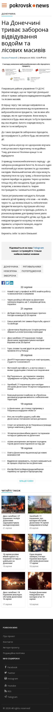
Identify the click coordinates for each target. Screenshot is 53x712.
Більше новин (26, 481)
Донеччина (8, 13)
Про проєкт (9, 636)
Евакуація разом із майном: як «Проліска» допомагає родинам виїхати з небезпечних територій (27, 397)
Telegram (38, 247)
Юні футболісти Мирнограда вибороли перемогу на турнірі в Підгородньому (25, 470)
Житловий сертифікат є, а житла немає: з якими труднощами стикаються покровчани (28, 369)
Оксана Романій (9, 57)
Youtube (12, 685)
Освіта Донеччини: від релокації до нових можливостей (27, 454)
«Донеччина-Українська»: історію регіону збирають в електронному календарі (26, 331)
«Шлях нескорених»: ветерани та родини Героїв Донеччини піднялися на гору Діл (26, 442)
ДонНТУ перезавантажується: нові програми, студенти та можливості (28, 361)
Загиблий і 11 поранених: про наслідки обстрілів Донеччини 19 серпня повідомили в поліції (28, 386)
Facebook (12, 667)
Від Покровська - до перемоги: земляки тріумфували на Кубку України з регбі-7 (25, 377)
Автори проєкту (11, 647)
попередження (31, 270)
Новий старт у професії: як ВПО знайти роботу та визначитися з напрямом (29, 292)
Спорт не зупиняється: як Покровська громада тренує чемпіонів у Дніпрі (29, 426)
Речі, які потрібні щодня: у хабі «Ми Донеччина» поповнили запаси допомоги (27, 418)
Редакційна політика (14, 653)
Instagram (13, 678)
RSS (9, 691)
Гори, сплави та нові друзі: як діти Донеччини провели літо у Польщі (28, 349)
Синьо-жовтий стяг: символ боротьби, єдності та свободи (28, 322)
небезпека (10, 270)
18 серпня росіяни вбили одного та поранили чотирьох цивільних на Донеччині (28, 434)
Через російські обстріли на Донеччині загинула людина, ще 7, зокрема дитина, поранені (26, 302)
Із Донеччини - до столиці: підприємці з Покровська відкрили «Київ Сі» (25, 409)
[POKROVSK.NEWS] (29, 5)
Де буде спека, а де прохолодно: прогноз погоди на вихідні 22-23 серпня (26, 314)
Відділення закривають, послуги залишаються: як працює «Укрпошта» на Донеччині (29, 462)
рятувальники (32, 266)
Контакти (8, 641)
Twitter (11, 672)
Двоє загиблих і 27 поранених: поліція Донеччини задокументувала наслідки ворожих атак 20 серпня (25, 340)
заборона (10, 275)
